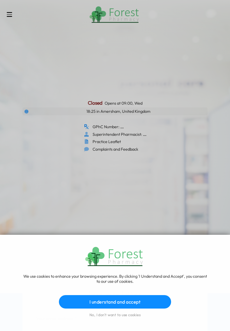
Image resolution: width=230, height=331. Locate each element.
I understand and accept (115, 302)
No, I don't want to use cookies (115, 314)
